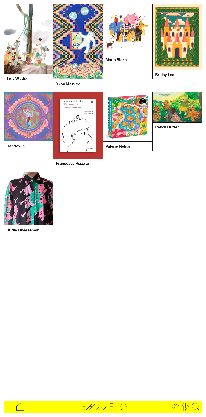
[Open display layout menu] (175, 407)
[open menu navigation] (10, 407)
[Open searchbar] (196, 407)
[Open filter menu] (186, 407)
